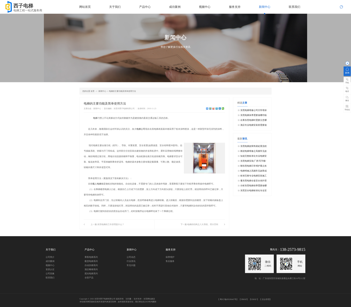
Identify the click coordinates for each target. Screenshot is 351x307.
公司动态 (131, 257)
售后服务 (170, 261)
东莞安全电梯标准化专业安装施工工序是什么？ (253, 191)
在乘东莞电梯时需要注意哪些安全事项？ (253, 121)
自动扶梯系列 (91, 265)
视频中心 (50, 265)
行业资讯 (131, 261)
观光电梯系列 (91, 273)
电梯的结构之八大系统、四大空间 (202, 224)
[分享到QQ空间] (210, 108)
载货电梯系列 (91, 261)
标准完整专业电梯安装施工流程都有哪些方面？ (253, 176)
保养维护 (170, 257)
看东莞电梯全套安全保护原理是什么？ (253, 181)
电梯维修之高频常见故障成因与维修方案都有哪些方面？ (253, 171)
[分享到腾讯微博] (217, 108)
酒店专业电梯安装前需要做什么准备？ (253, 126)
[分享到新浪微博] (213, 108)
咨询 (347, 73)
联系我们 (50, 277)
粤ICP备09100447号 (228, 299)
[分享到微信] (223, 108)
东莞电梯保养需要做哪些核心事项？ (253, 116)
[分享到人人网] (220, 108)
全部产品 (89, 277)
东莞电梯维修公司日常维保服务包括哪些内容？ (253, 111)
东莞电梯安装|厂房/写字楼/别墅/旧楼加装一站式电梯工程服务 (253, 161)
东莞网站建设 (149, 299)
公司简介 (50, 257)
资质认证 (50, 269)
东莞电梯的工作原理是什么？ (110, 224)
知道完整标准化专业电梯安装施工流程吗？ (253, 157)
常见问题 (131, 265)
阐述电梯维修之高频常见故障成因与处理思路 (253, 152)
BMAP (244, 299)
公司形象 (50, 273)
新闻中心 (102, 91)
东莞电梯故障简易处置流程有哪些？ (253, 147)
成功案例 (50, 261)
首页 (92, 91)
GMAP (253, 299)
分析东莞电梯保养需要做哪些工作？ (253, 186)
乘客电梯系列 (91, 257)
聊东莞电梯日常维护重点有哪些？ (253, 166)
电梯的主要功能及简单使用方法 (122, 91)
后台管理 (266, 299)
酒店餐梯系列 (91, 269)
